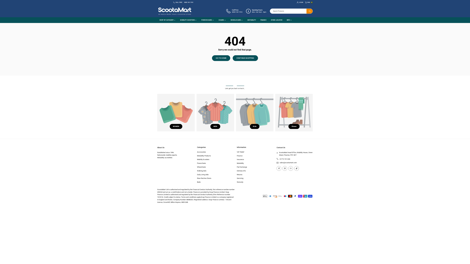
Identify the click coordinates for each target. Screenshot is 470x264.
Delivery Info (241, 171)
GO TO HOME (221, 58)
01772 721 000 (285, 159)
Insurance (240, 159)
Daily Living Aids (203, 175)
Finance (263, 20)
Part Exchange (242, 167)
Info (288, 20)
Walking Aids (201, 171)
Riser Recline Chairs (204, 178)
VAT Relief (240, 152)
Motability (251, 20)
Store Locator (276, 20)
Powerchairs (206, 20)
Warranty (240, 182)
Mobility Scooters (187, 20)
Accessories (201, 152)
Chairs (221, 20)
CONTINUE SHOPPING (245, 58)
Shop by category (166, 20)
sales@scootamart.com (288, 163)
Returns (239, 175)
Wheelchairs (236, 20)
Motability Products (204, 156)
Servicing (240, 178)
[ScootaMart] (174, 10)
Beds (199, 182)
